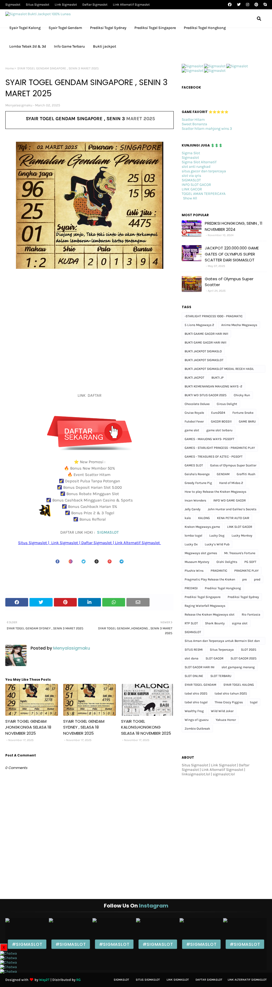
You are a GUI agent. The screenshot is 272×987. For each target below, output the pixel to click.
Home (9, 68)
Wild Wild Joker (222, 711)
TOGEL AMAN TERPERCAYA (204, 193)
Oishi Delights (226, 562)
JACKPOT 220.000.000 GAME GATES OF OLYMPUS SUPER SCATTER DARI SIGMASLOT (232, 254)
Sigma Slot (191, 153)
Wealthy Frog (194, 711)
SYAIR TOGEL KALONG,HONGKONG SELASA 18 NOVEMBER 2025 (146, 727)
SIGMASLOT (108, 532)
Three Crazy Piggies (229, 702)
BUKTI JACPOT (194, 377)
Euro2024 (218, 413)
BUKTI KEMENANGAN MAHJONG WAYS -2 (213, 386)
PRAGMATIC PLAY (246, 570)
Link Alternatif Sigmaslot (131, 4)
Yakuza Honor (226, 720)
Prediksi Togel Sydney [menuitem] (108, 28)
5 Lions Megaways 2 (199, 325)
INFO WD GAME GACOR (229, 500)
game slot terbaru (219, 430)
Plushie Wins (194, 570)
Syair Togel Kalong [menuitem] (25, 28)
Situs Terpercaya (222, 649)
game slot (192, 430)
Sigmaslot (12, 4)
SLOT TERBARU (220, 676)
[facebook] (230, 4)
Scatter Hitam (193, 119)
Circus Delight (227, 404)
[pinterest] (256, 4)
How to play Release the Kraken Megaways (215, 492)
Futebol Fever (194, 421)
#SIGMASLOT (27, 944)
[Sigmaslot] (192, 66)
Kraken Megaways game (202, 527)
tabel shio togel (196, 702)
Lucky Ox (191, 544)
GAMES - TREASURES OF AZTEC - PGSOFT (214, 456)
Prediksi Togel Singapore (202, 597)
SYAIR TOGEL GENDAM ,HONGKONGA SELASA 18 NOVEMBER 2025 (28, 727)
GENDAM (223, 474)
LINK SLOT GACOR (239, 527)
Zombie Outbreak (197, 728)
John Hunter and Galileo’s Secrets (232, 509)
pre (244, 579)
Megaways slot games (201, 553)
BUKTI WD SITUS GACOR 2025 (206, 395)
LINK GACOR (192, 189)
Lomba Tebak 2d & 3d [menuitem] (27, 46)
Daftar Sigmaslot (95, 4)
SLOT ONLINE (194, 676)
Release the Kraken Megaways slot (210, 614)
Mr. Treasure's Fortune (239, 553)
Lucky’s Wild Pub (217, 544)
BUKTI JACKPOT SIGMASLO (203, 351)
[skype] (264, 4)
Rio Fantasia (251, 614)
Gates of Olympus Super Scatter (229, 282)
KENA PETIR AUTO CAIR (233, 518)
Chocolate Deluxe (197, 404)
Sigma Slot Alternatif (199, 162)
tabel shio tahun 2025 (231, 693)
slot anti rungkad (196, 166)
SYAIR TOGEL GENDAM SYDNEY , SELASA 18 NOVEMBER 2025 (83, 727)
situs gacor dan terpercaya (204, 171)
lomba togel (193, 535)
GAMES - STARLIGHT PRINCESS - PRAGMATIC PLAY (220, 448)
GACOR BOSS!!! (221, 421)
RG (78, 980)
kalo (188, 518)
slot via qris (191, 175)
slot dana (191, 658)
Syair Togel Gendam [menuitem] (65, 28)
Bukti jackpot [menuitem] (104, 46)
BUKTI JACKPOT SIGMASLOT (204, 360)
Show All (190, 198)
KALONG (204, 518)
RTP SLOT (191, 623)
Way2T (44, 980)
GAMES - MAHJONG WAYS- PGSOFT (209, 439)
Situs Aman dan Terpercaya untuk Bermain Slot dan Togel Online (222, 642)
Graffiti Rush (246, 474)
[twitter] (239, 4)
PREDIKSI (191, 588)
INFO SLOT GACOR (196, 184)
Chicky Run (242, 395)
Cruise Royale (194, 413)
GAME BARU (247, 421)
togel (253, 702)
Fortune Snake (242, 413)
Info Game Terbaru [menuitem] (69, 46)
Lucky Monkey (242, 535)
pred (257, 579)
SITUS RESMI (194, 649)
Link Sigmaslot (66, 4)
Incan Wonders (195, 500)
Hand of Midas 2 (231, 483)
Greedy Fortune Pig (198, 483)
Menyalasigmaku (18, 105)
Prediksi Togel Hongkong (223, 588)
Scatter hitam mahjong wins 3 (207, 128)
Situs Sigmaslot (37, 4)
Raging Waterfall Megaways (205, 606)
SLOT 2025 (248, 649)
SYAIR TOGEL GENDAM (200, 685)
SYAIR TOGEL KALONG (238, 685)
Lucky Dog (216, 535)
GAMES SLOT (194, 465)
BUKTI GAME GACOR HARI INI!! (205, 342)
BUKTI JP (217, 377)
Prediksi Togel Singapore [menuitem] (155, 28)
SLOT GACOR (214, 658)
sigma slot (240, 623)
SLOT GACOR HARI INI (199, 667)
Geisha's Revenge (197, 474)
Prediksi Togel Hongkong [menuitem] (205, 28)
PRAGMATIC (219, 570)
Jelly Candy (193, 509)
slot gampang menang (238, 667)
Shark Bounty (215, 623)
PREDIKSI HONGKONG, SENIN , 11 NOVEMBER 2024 (233, 226)
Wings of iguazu (197, 720)
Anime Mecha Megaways (239, 325)
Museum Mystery (197, 562)
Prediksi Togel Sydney (243, 597)
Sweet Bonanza (194, 124)
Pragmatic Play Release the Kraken (210, 579)
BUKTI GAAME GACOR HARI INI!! (206, 334)
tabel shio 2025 (196, 693)
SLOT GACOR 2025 (244, 658)
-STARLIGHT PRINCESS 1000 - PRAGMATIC (214, 316)
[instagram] (247, 4)
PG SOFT (250, 562)
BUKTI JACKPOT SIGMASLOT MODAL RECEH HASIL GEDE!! (219, 370)
